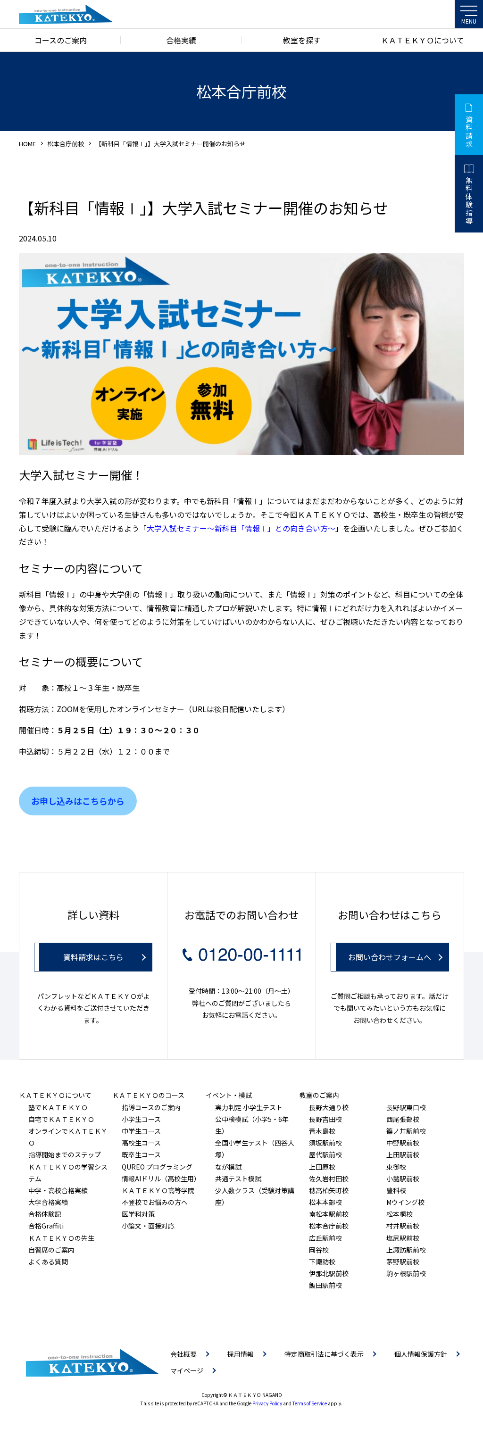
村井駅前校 (402, 1225)
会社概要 (183, 1354)
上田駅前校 (402, 1154)
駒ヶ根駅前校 (406, 1273)
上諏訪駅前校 (406, 1249)
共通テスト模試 (238, 1178)
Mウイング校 (405, 1202)
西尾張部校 (402, 1119)
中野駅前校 (402, 1142)
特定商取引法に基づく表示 (324, 1354)
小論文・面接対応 (148, 1225)
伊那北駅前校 (329, 1273)
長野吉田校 (325, 1119)
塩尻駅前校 (402, 1238)
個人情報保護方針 (420, 1354)
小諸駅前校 (402, 1178)
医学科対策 (138, 1214)
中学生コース (141, 1131)
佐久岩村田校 (329, 1178)
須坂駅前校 (325, 1142)
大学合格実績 (48, 1202)
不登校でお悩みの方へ (155, 1202)
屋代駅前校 (325, 1154)
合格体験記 (44, 1214)
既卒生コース (141, 1154)
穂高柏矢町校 (329, 1190)
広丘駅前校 (325, 1238)
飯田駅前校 (325, 1285)
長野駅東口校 (406, 1107)
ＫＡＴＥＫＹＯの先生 (61, 1238)
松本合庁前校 (65, 143)
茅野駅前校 (402, 1261)
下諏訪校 (322, 1261)
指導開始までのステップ (64, 1154)
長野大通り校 (329, 1107)
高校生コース (141, 1142)
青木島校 (322, 1131)
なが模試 (228, 1166)
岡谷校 (319, 1249)
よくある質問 (48, 1261)
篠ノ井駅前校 (406, 1131)
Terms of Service (309, 1403)
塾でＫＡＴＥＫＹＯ (58, 1107)
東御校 (396, 1166)
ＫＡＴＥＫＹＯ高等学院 (158, 1190)
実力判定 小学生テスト (249, 1107)
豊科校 (396, 1190)
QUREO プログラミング (157, 1166)
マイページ (186, 1370)
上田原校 (322, 1166)
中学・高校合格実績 (58, 1190)
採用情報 (240, 1354)
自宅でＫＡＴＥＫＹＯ (61, 1119)
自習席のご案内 (51, 1249)
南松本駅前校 (329, 1214)
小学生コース (141, 1119)
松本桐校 (399, 1214)
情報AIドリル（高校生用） (161, 1178)
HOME (27, 143)
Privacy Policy (267, 1403)
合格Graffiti (46, 1225)
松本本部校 (325, 1202)
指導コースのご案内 (151, 1107)
